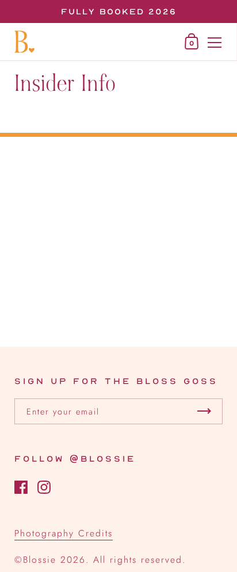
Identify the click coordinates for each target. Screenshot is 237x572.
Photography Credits (63, 533)
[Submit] (204, 411)
